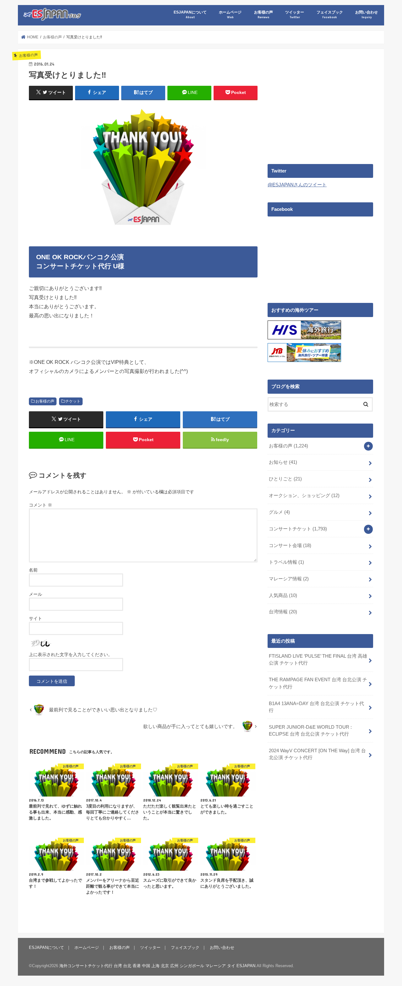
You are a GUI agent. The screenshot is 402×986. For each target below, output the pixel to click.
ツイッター (294, 14)
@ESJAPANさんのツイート (297, 184)
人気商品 (283, 595)
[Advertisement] (320, 104)
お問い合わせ (366, 14)
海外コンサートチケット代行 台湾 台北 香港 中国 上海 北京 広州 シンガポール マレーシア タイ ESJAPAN (157, 965)
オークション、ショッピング (304, 495)
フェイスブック (330, 14)
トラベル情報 (286, 562)
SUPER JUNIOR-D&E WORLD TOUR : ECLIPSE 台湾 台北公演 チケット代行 (310, 731)
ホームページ (230, 14)
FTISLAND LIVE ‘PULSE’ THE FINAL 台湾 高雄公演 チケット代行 (318, 660)
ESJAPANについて (190, 14)
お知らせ (283, 462)
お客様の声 (263, 14)
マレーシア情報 (289, 578)
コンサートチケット (298, 528)
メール (35, 594)
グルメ (279, 512)
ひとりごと (285, 478)
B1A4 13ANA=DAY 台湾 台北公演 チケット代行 (316, 707)
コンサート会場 (290, 545)
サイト (35, 618)
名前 (33, 569)
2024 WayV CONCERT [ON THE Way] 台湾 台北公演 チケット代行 (317, 754)
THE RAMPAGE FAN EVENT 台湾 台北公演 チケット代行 (318, 683)
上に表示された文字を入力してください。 (70, 654)
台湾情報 (283, 611)
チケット (72, 401)
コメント (40, 504)
